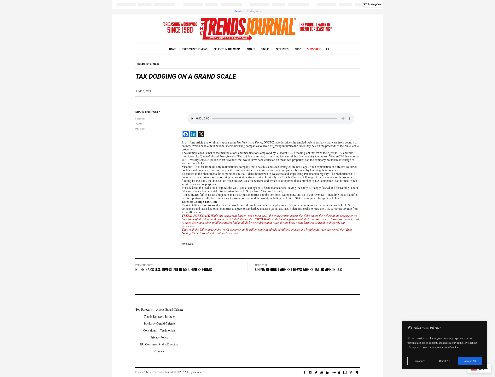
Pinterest (139, 129)
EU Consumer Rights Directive (159, 344)
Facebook (140, 119)
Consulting (149, 330)
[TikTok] (345, 372)
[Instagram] (310, 372)
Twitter (138, 124)
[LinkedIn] (327, 372)
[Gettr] (350, 372)
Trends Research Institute (159, 316)
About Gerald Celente (169, 309)
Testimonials (167, 330)
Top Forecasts (144, 309)
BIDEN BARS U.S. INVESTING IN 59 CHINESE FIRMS (173, 269)
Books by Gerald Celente (159, 323)
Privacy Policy (159, 337)
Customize (419, 361)
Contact (159, 351)
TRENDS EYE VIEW (147, 63)
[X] (316, 372)
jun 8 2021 (187, 244)
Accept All (470, 361)
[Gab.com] (356, 372)
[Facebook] (304, 372)
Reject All (444, 361)
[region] (444, 345)
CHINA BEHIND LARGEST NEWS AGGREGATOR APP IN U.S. (299, 269)
